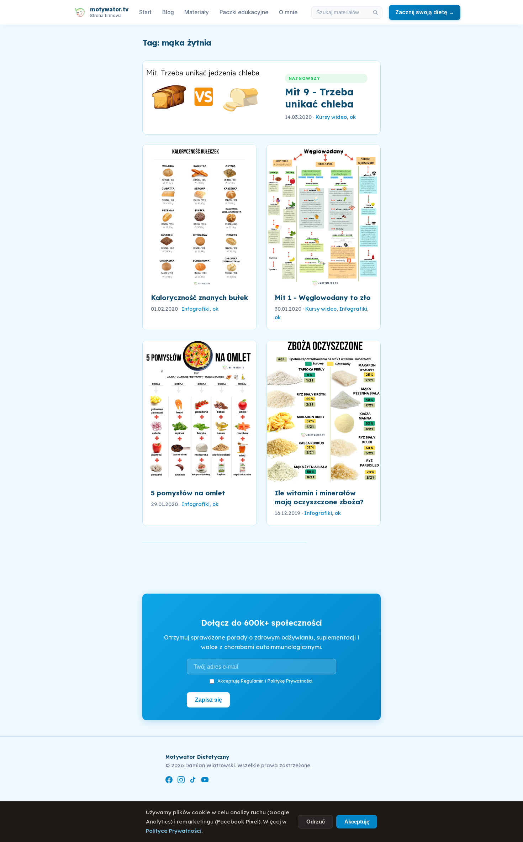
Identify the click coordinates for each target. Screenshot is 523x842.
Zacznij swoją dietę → (424, 12)
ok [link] (353, 117)
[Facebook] (169, 781)
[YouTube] (204, 781)
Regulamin (252, 681)
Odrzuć (315, 822)
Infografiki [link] (196, 309)
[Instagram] (181, 781)
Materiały (196, 12)
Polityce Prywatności (173, 830)
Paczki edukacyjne (244, 12)
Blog (168, 12)
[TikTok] (192, 781)
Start (145, 12)
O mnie (288, 12)
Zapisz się (208, 699)
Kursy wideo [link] (331, 117)
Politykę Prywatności (290, 681)
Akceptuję (356, 822)
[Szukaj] (375, 12)
